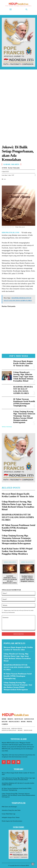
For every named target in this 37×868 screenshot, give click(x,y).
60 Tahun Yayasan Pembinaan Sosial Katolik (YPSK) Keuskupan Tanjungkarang (24, 402)
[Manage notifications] (32, 864)
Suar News (5, 694)
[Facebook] (3, 182)
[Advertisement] (18, 91)
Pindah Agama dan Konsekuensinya (12, 821)
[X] (8, 182)
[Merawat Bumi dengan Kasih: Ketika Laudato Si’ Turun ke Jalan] (7, 363)
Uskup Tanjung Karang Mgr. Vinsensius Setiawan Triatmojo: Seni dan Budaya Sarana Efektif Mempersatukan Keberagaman (24, 416)
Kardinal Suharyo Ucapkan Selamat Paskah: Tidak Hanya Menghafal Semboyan (27, 578)
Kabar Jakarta (11, 164)
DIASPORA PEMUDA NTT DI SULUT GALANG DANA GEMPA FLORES (23, 390)
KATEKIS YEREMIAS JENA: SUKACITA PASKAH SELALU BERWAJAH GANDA (10, 579)
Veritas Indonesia (7, 426)
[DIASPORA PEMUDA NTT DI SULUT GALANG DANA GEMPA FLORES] (7, 390)
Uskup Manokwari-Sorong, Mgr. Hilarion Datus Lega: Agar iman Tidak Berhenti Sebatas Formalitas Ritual (23, 376)
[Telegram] (16, 182)
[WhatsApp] (12, 182)
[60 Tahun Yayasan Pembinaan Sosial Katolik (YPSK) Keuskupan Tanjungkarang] (7, 402)
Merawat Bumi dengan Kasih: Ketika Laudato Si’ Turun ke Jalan (23, 363)
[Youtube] (18, 762)
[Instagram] (9, 762)
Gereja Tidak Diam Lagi (8, 814)
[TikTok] (13, 762)
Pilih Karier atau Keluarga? (9, 806)
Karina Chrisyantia (14, 168)
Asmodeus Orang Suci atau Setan (11, 810)
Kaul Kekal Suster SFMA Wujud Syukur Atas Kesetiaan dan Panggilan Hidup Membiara (17, 551)
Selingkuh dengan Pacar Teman (10, 817)
